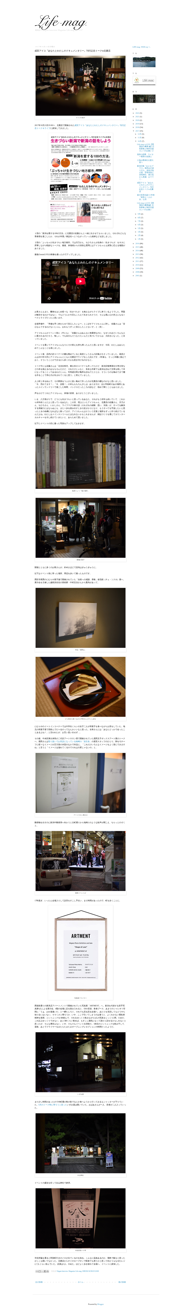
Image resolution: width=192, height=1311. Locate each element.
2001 (137, 276)
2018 (137, 127)
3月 (139, 232)
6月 (139, 225)
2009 (137, 268)
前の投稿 (122, 1282)
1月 (139, 239)
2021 (137, 117)
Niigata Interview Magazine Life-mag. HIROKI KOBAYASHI (78, 1271)
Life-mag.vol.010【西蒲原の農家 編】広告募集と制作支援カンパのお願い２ (145, 147)
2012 (137, 258)
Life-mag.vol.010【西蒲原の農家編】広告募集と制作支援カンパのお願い (145, 206)
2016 (137, 243)
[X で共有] (42, 1271)
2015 (137, 247)
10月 (140, 141)
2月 (139, 235)
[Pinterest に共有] (47, 1271)
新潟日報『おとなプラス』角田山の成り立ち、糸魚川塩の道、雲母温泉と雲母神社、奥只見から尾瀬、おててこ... (145, 172)
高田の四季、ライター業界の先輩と (145, 155)
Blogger (100, 1304)
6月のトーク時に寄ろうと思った (53, 1105)
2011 (137, 261)
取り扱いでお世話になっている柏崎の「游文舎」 (70, 741)
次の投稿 (39, 1282)
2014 (137, 250)
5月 (139, 228)
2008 (137, 272)
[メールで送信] (37, 1271)
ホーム (80, 1282)
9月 (139, 214)
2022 (137, 113)
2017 (137, 131)
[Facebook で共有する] (45, 1271)
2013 (137, 254)
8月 (139, 218)
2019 (137, 124)
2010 (137, 265)
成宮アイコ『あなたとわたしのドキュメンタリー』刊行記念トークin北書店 (145, 187)
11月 (140, 137)
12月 (140, 134)
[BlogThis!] (39, 1271)
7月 (139, 221)
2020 (137, 120)
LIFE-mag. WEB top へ (141, 47)
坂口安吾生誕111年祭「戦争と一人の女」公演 (146, 197)
